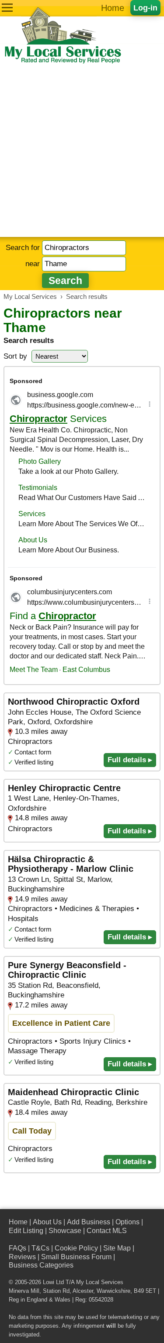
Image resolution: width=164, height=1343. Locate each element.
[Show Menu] (7, 7)
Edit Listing (26, 1230)
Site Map (117, 1248)
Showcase (65, 1230)
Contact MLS (107, 1230)
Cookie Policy (76, 1248)
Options (127, 1222)
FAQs (17, 1248)
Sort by (15, 356)
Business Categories (41, 1265)
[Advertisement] (82, 151)
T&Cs (40, 1248)
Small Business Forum (76, 1257)
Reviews (22, 1257)
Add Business (88, 1222)
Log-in (145, 7)
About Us (47, 1222)
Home (112, 8)
